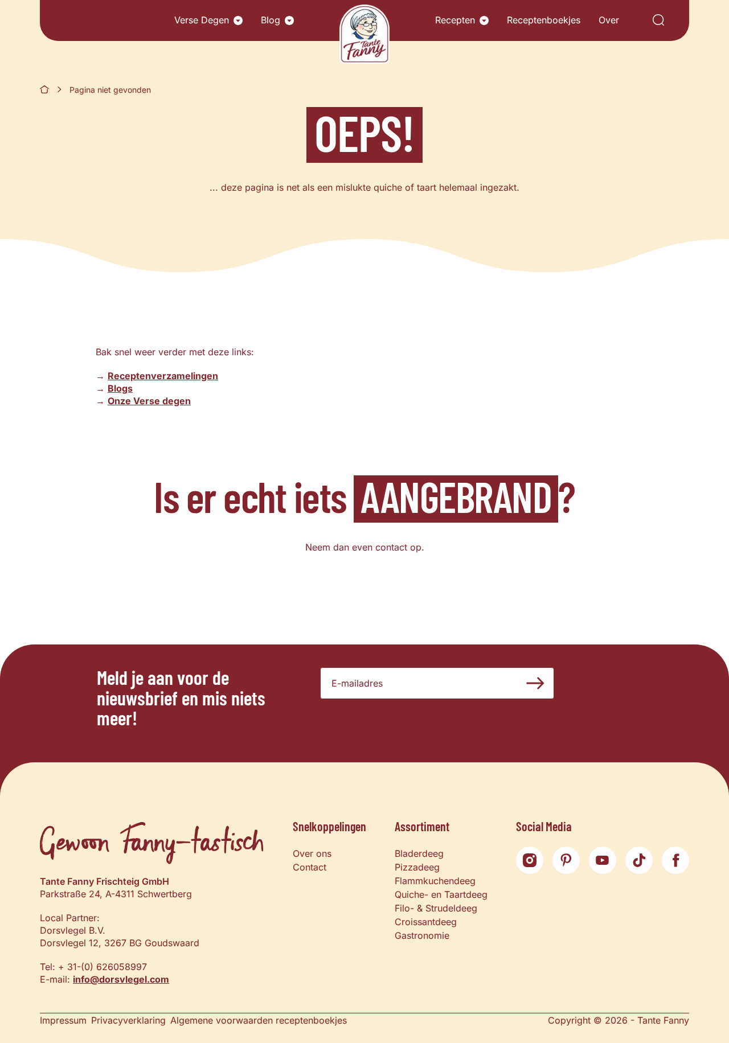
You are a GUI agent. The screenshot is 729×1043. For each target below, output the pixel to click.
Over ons (312, 853)
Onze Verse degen (149, 400)
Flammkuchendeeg (435, 880)
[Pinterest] (566, 860)
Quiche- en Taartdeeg (441, 894)
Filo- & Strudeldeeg (436, 908)
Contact (309, 867)
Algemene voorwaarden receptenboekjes (258, 1020)
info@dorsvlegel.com (121, 979)
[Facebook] (675, 860)
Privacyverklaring (128, 1020)
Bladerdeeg (419, 853)
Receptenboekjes (543, 20)
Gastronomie (422, 935)
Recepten (455, 20)
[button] (238, 20)
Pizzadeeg (417, 867)
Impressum (63, 1020)
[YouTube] (602, 860)
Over (609, 20)
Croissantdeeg (426, 921)
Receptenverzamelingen (163, 375)
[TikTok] (639, 860)
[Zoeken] (658, 21)
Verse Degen (201, 20)
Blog (270, 20)
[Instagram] (529, 860)
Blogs (120, 388)
